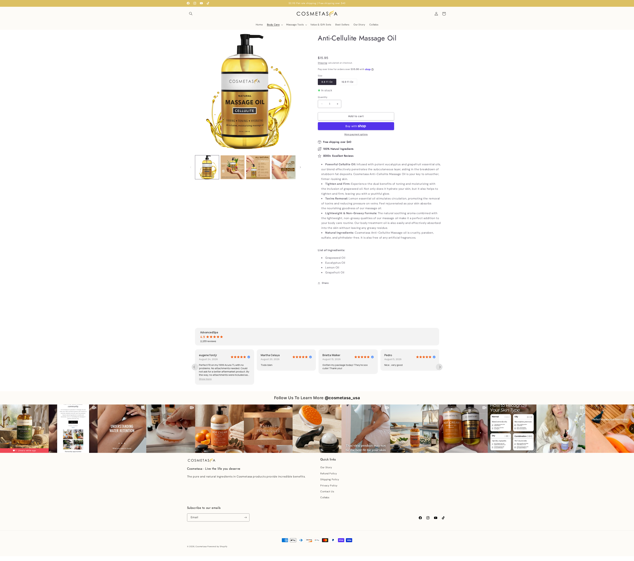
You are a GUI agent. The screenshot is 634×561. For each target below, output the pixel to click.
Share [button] (325, 283)
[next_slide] (439, 367)
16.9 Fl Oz (348, 82)
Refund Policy (328, 473)
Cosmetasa (201, 546)
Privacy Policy (328, 485)
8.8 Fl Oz (327, 82)
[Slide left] (190, 167)
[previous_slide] (195, 367)
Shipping (322, 63)
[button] (191, 14)
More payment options (356, 134)
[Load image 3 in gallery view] (258, 167)
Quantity (322, 97)
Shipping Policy (329, 479)
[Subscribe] (245, 517)
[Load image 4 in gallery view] (284, 167)
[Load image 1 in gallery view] (207, 167)
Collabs (324, 497)
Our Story (326, 467)
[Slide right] (300, 167)
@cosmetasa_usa (342, 397)
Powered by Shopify (217, 546)
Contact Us (327, 491)
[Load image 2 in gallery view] (232, 167)
